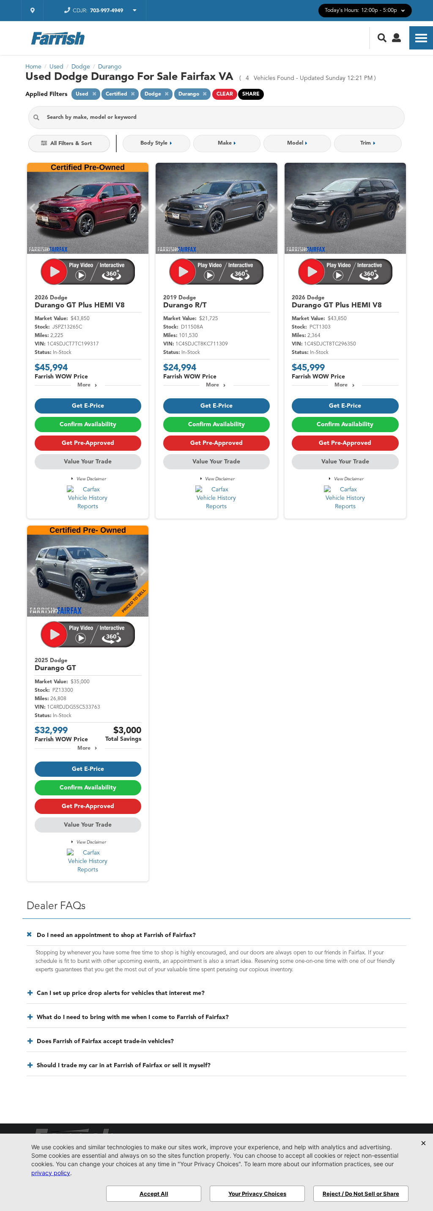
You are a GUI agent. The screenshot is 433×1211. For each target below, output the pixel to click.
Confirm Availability (88, 424)
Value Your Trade (88, 462)
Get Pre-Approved (88, 443)
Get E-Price (88, 406)
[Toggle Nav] (421, 37)
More (83, 385)
